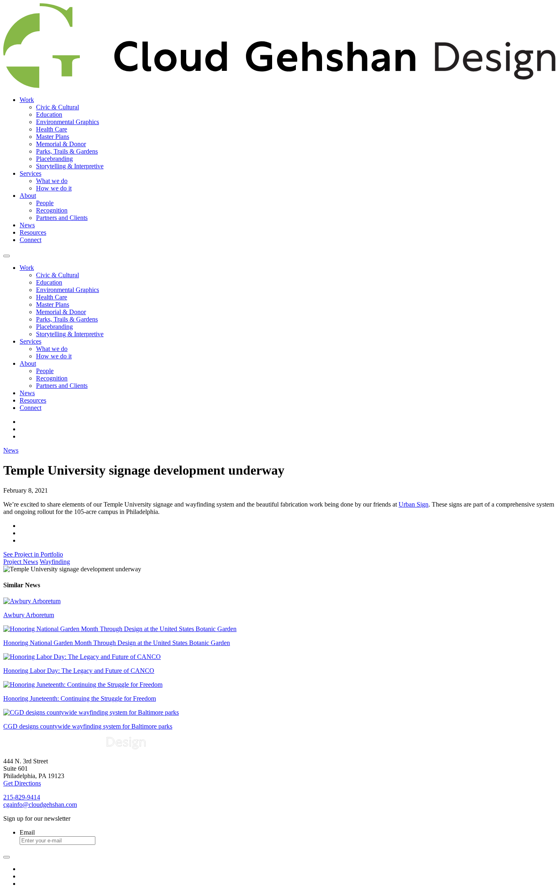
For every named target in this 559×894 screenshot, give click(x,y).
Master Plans (52, 136)
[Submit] (6, 857)
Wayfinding (55, 561)
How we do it (54, 188)
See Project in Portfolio (33, 554)
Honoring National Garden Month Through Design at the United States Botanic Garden (116, 642)
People (45, 202)
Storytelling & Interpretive (70, 166)
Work (27, 99)
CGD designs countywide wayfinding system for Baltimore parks (87, 726)
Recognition (52, 210)
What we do (52, 180)
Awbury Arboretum (28, 614)
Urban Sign (413, 504)
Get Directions (22, 783)
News (27, 225)
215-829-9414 (21, 797)
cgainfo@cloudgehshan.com (40, 804)
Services (30, 173)
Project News (20, 561)
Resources (33, 232)
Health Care (51, 129)
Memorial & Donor (61, 143)
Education (49, 114)
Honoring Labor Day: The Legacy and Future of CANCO (78, 670)
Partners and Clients (62, 217)
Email (27, 832)
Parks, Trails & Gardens (67, 151)
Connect (30, 239)
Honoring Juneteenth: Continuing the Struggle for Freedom (79, 698)
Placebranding (54, 158)
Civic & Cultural (57, 107)
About (28, 195)
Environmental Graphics (67, 121)
